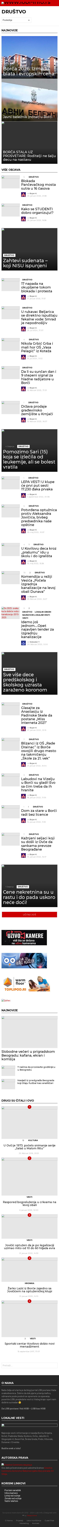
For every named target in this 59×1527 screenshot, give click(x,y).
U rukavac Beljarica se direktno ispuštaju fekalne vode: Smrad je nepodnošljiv (39, 317)
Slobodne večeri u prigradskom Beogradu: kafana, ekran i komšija (28, 1055)
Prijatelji (19, 1520)
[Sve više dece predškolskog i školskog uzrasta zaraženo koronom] (29, 673)
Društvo (34, 177)
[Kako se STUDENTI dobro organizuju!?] (11, 210)
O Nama (9, 1520)
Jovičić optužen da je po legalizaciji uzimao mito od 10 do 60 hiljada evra (29, 1247)
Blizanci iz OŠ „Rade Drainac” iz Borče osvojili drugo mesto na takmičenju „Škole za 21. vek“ (38, 750)
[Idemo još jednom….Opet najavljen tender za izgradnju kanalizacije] (11, 613)
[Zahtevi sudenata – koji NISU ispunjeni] (29, 249)
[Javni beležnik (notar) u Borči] (29, 100)
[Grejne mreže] (26, 990)
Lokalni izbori (43, 612)
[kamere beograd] (24, 944)
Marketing (24, 1523)
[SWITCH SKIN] (57, 3)
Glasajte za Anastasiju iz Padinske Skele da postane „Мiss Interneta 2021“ (36, 715)
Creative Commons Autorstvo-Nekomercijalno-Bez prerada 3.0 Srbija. (28, 1471)
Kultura (33, 1140)
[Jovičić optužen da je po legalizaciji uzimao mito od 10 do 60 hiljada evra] (29, 1226)
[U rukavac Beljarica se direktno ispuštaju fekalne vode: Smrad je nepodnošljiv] (11, 312)
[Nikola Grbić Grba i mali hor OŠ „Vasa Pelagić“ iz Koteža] (11, 344)
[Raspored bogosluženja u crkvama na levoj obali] (29, 1177)
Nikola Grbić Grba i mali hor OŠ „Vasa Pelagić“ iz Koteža (37, 347)
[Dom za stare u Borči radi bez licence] (11, 811)
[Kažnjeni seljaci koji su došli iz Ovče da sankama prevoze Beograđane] (11, 839)
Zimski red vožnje (13, 1498)
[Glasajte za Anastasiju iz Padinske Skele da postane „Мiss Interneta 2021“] (11, 708)
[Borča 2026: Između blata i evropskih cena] (29, 57)
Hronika (29, 1283)
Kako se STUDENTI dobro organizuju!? (37, 211)
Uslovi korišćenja (34, 1520)
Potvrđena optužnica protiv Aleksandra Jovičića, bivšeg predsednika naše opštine (39, 517)
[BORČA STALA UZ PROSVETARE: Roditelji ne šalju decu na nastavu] (29, 142)
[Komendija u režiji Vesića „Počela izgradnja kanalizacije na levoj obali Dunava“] (11, 577)
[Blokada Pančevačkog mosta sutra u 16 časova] (11, 181)
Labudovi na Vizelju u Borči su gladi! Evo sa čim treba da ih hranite (38, 784)
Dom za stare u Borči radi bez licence (39, 812)
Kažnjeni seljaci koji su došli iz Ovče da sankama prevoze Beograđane (38, 843)
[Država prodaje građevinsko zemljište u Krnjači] (11, 407)
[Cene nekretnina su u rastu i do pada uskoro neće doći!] (29, 886)
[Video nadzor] (24, 967)
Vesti (25, 618)
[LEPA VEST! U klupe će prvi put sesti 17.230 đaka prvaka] (11, 482)
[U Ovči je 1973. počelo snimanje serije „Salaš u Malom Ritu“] (29, 1122)
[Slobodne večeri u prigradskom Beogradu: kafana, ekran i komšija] (29, 1032)
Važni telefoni (11, 1501)
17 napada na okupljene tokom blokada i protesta (36, 287)
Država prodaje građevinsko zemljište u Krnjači (37, 410)
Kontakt (35, 1523)
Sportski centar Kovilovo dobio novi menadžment (29, 1345)
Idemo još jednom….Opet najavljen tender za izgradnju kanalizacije (37, 629)
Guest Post (49, 1520)
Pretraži (54, 1366)
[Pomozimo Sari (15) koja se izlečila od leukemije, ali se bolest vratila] (29, 450)
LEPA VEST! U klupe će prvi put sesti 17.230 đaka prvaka (37, 485)
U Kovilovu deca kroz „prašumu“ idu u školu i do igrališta (38, 552)
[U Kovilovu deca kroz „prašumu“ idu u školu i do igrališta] (11, 549)
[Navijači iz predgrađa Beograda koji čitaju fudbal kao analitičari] (8, 1084)
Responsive (32, 1515)
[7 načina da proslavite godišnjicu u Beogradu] (8, 1071)
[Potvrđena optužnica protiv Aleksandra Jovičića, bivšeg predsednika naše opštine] (11, 510)
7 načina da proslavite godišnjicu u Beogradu (36, 1068)
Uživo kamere (11, 1493)
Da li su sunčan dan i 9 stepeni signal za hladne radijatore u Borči (38, 377)
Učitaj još (29, 914)
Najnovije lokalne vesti (36, 615)
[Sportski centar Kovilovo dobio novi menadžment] (29, 1319)
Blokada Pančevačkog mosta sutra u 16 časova (38, 185)
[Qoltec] (6, 1000)
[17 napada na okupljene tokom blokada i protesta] (11, 284)
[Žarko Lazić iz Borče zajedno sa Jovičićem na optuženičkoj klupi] (29, 1270)
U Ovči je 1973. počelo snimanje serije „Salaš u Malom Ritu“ (29, 1147)
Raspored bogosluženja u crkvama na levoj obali (29, 1203)
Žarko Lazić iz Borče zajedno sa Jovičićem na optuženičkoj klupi (29, 1290)
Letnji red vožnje (12, 1495)
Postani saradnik (13, 1490)
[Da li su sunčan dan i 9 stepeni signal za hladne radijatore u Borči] (11, 372)
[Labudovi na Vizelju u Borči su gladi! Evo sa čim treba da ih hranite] (11, 779)
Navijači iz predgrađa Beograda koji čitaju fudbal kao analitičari (35, 1082)
